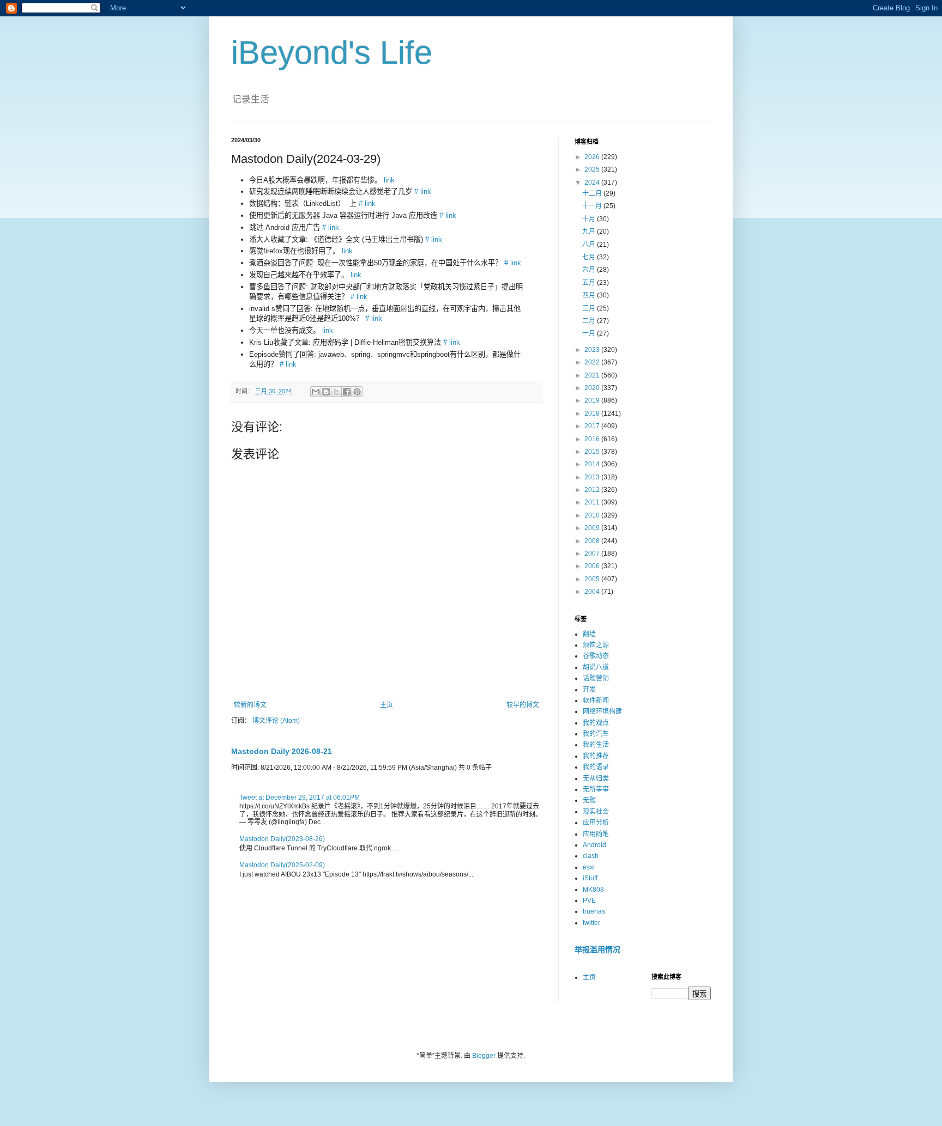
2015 (592, 451)
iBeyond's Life (331, 52)
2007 (592, 553)
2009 (592, 528)
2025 (592, 169)
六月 (589, 269)
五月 (589, 283)
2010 (592, 515)
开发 (589, 689)
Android (594, 845)
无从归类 (596, 778)
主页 (386, 705)
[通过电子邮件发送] (315, 391)
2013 (592, 477)
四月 (589, 295)
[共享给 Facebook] (346, 391)
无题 (589, 800)
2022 (592, 362)
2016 (592, 439)
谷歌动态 (596, 656)
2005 (592, 579)
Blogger (484, 1056)
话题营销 (596, 678)
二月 (589, 321)
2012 (592, 490)
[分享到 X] (336, 391)
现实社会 (596, 811)
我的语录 (596, 767)
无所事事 (596, 789)
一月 (589, 333)
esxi (589, 867)
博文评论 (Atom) (276, 721)
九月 (589, 231)
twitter (591, 923)
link (389, 180)
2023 (592, 350)
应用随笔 (596, 834)
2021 (592, 375)
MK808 (593, 889)
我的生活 (596, 744)
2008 (592, 541)
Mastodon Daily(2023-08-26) (282, 839)
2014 (592, 464)
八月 (589, 244)
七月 (589, 257)
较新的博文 (250, 705)
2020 (592, 388)
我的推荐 (596, 756)
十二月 (592, 193)
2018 (592, 413)
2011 (592, 502)
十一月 (592, 206)
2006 (592, 566)
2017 (592, 426)
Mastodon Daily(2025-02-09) (282, 865)
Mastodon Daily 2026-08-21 (281, 751)
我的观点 (596, 723)
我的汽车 (596, 734)
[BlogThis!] (326, 391)
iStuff (590, 878)
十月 (589, 219)
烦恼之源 (596, 645)
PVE (589, 900)
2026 (592, 157)
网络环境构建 (602, 711)
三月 (589, 308)
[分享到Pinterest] (357, 391)
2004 (592, 591)
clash (591, 856)
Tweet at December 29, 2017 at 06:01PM (299, 797)
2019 (592, 400)
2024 (592, 182)
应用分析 (596, 822)
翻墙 (589, 634)
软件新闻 (596, 700)
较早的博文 (522, 705)
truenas (594, 911)
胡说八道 (596, 667)
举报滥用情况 (597, 949)
